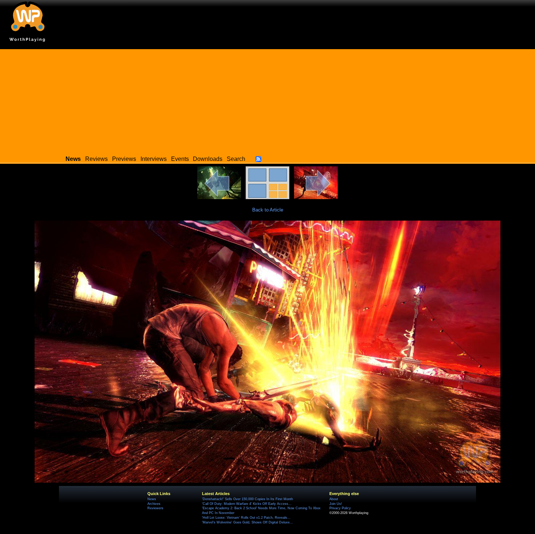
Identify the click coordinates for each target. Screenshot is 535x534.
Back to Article (267, 210)
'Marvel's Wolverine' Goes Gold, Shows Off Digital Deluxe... (247, 522)
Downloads (207, 159)
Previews (124, 159)
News (151, 499)
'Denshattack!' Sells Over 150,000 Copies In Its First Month (247, 499)
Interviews (153, 159)
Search (236, 159)
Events (180, 159)
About (333, 499)
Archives (153, 504)
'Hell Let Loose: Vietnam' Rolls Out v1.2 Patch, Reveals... (246, 517)
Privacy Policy (340, 508)
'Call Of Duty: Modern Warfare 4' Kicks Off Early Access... (247, 504)
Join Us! (335, 504)
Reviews (96, 159)
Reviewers (155, 508)
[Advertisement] (267, 100)
